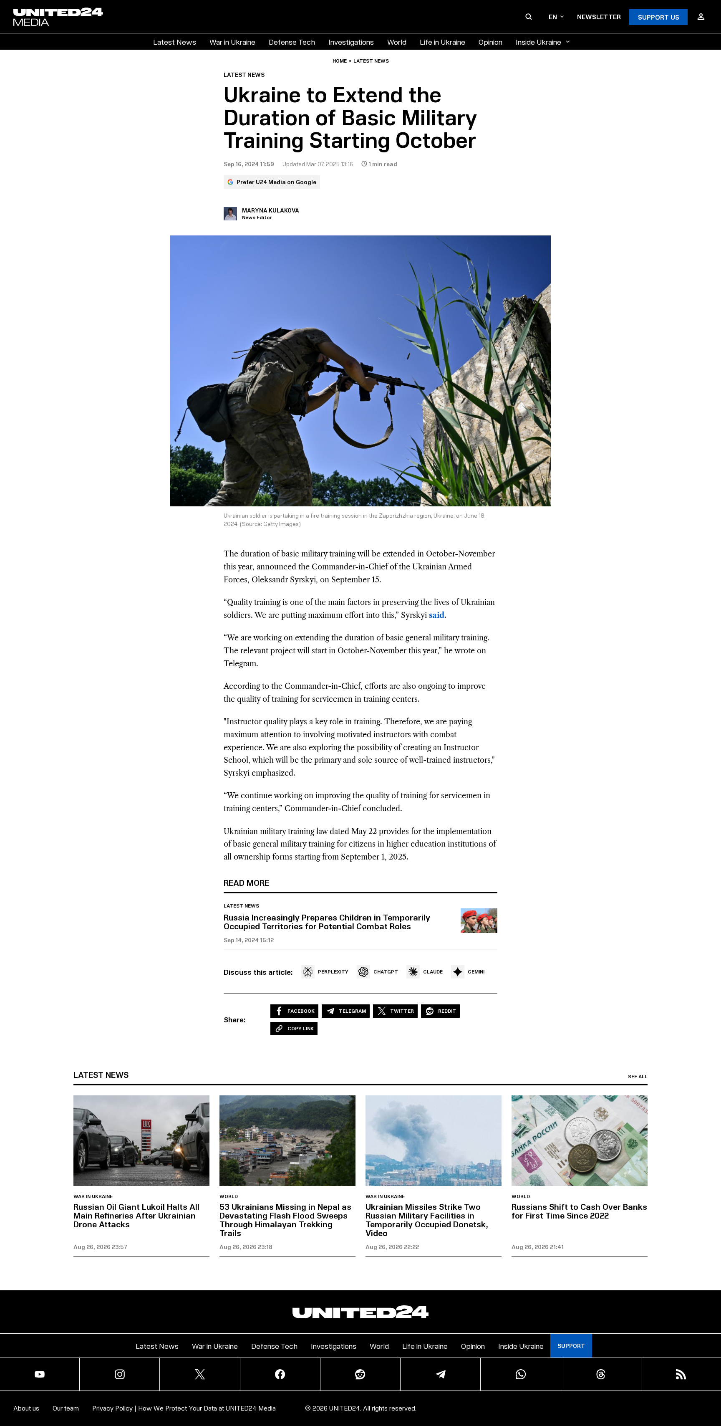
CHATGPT (385, 971)
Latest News (174, 41)
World (396, 41)
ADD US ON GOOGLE (504, 1404)
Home (340, 60)
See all (638, 1076)
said (436, 615)
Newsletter (599, 16)
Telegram (352, 1010)
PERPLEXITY (333, 971)
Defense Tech (292, 41)
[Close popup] (711, 1383)
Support (571, 1346)
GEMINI (476, 971)
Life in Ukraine (442, 41)
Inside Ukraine (538, 41)
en (553, 16)
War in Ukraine (232, 41)
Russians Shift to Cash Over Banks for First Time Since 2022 (579, 1211)
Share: (235, 1019)
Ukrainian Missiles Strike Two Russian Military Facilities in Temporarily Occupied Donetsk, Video (427, 1220)
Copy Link (300, 1028)
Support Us (658, 17)
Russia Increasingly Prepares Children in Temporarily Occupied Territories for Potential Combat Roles (327, 921)
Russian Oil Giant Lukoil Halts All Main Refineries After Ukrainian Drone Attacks (136, 1215)
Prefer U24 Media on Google (276, 182)
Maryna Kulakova (270, 210)
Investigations (351, 41)
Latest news (371, 60)
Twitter (402, 1010)
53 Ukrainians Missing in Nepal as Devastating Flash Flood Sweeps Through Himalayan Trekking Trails (285, 1220)
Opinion (490, 41)
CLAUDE (433, 971)
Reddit (447, 1010)
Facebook (301, 1010)
